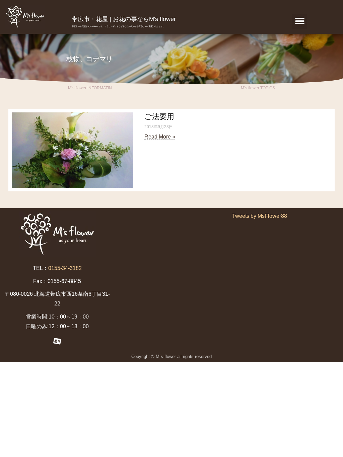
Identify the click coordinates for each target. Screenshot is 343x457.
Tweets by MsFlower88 (259, 216)
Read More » (159, 137)
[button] (299, 21)
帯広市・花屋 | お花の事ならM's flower (124, 19)
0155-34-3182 (65, 268)
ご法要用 (159, 116)
